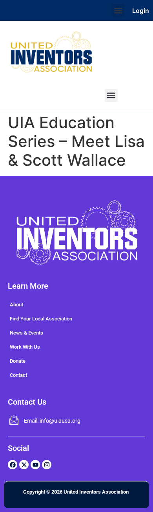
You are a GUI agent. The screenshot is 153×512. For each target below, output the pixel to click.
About (16, 305)
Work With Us (25, 347)
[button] (117, 10)
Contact (18, 375)
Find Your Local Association (41, 319)
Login (140, 10)
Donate (18, 361)
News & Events (26, 333)
